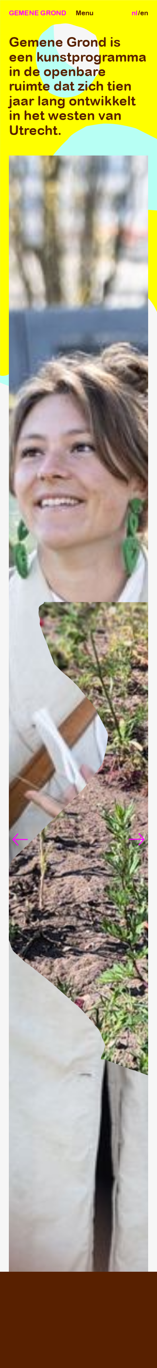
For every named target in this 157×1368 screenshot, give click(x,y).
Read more (90, 1337)
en (144, 13)
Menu (84, 13)
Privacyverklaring (103, 1354)
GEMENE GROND (38, 13)
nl (135, 13)
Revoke (53, 1354)
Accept (21, 1354)
